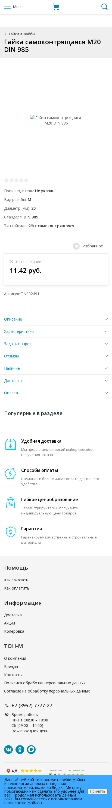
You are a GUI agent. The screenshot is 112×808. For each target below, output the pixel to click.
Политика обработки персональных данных (44, 682)
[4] (21, 180)
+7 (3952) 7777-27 (31, 705)
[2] (11, 180)
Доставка (13, 380)
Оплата (11, 392)
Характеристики (19, 331)
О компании (15, 658)
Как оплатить (16, 588)
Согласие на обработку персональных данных (47, 691)
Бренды (11, 666)
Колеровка (14, 631)
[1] (6, 180)
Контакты (13, 674)
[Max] (31, 749)
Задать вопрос (18, 343)
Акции (9, 623)
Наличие (12, 368)
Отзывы (11, 356)
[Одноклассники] (19, 749)
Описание (13, 319)
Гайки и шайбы (22, 33)
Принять (97, 791)
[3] (16, 180)
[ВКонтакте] (8, 749)
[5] (26, 180)
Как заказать (16, 579)
